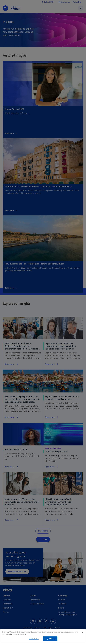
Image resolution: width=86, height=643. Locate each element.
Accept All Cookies (50, 639)
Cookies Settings (34, 639)
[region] (43, 636)
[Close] (82, 632)
